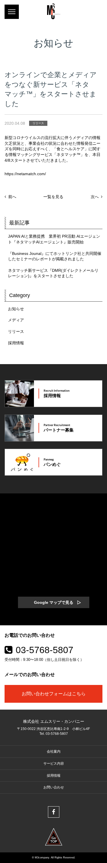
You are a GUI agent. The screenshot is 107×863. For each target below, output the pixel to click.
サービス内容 (53, 764)
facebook (53, 812)
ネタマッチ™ (68, 154)
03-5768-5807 (44, 650)
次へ (95, 196)
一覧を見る (53, 196)
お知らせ (16, 308)
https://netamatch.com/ (25, 173)
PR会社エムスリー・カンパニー (53, 11)
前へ (12, 196)
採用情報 (16, 343)
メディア (16, 320)
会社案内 (53, 751)
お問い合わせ (53, 787)
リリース (38, 123)
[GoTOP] (53, 837)
